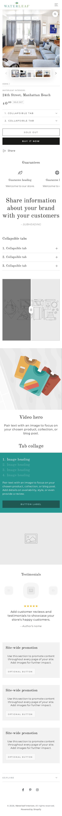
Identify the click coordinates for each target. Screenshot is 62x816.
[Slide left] (6, 73)
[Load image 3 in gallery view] (31, 73)
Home (5, 84)
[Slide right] (55, 73)
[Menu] (56, 4)
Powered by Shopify (31, 809)
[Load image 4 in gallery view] (38, 73)
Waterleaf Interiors (13, 90)
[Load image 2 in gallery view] (23, 73)
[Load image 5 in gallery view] (46, 73)
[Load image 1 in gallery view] (15, 73)
